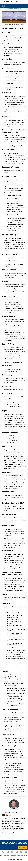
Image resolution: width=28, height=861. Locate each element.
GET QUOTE (22, 847)
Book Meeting (20, 2)
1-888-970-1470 (14, 859)
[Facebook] (3, 851)
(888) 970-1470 (8, 1)
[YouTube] (26, 851)
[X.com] (8, 851)
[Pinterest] (12, 851)
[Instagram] (21, 851)
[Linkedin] (17, 851)
